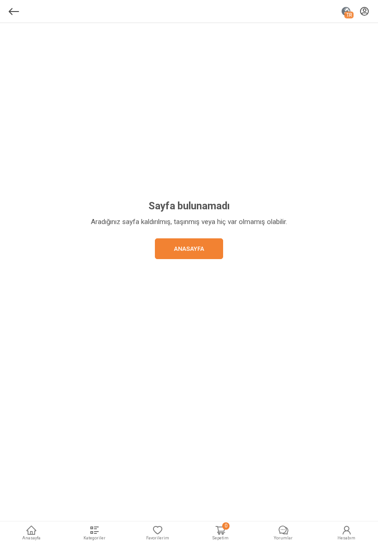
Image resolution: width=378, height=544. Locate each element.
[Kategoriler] (14, 12)
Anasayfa (189, 248)
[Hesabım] (364, 12)
